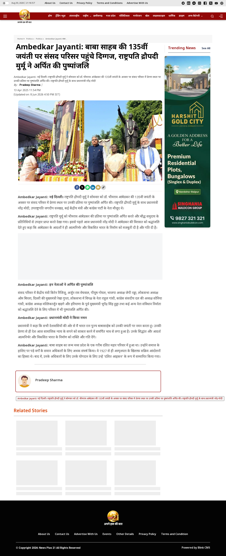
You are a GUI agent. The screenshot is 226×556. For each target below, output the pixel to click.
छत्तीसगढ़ (97, 16)
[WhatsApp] (199, 3)
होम (50, 16)
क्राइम (181, 16)
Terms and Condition (174, 534)
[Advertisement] (90, 258)
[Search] (212, 16)
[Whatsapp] (87, 187)
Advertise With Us (137, 3)
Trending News (182, 48)
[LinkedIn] (188, 3)
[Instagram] (222, 3)
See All (206, 48)
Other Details (125, 534)
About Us (50, 3)
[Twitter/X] (211, 3)
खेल (147, 16)
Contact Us (66, 3)
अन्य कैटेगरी (194, 16)
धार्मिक (172, 16)
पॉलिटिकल (124, 16)
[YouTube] (216, 3)
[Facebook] (205, 3)
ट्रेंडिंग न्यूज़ (61, 16)
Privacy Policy (84, 3)
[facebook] (77, 187)
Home (20, 39)
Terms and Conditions (109, 3)
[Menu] (221, 16)
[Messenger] (194, 3)
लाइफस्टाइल (159, 16)
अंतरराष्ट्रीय (74, 16)
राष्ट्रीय (85, 16)
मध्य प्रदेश (110, 16)
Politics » (30, 39)
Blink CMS (204, 548)
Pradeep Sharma (30, 84)
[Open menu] (6, 16)
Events (107, 534)
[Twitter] (82, 187)
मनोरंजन (137, 16)
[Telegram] (183, 3)
